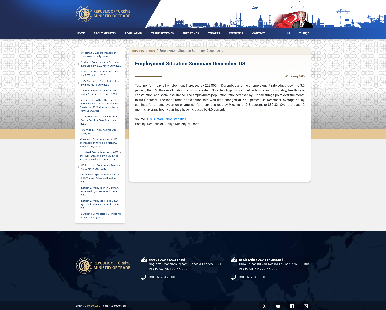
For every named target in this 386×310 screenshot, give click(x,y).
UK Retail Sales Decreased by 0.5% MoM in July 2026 (98, 54)
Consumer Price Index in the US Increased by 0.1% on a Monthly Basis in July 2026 (98, 143)
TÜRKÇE (304, 33)
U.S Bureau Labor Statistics (166, 119)
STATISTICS (236, 33)
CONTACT (258, 33)
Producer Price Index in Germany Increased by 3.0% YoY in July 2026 (100, 64)
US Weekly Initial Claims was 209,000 (99, 131)
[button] (289, 33)
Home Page (138, 51)
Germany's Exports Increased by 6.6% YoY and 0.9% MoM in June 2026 (99, 178)
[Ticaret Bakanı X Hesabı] (265, 305)
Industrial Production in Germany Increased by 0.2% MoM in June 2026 (99, 191)
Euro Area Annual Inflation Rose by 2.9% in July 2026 (99, 73)
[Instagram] (306, 305)
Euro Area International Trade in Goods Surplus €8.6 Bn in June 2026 (99, 120)
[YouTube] (278, 305)
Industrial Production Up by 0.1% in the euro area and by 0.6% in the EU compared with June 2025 (100, 156)
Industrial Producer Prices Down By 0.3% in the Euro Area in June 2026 (99, 204)
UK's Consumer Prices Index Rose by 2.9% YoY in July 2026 (100, 83)
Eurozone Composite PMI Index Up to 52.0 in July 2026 (101, 215)
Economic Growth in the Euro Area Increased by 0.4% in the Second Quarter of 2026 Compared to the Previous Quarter (100, 105)
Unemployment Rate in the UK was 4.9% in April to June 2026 (99, 92)
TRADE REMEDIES (162, 33)
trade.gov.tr (90, 305)
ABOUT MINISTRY (105, 33)
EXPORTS (214, 33)
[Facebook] (292, 305)
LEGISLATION (133, 33)
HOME (81, 33)
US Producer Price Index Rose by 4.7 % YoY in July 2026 (100, 167)
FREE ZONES (191, 33)
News (152, 51)
